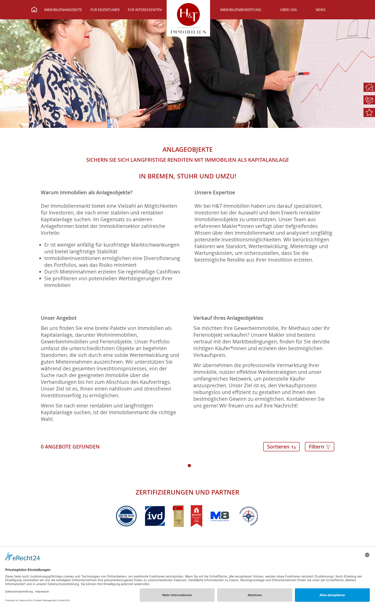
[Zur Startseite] (34, 10)
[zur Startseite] (188, 18)
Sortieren (279, 446)
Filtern (317, 446)
